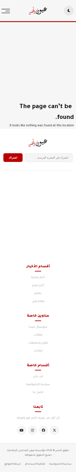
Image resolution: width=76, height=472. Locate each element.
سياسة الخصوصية (38, 384)
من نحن (38, 376)
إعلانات (38, 350)
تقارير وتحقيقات (38, 343)
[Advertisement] (38, 59)
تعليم (38, 293)
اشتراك (13, 157)
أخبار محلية (38, 277)
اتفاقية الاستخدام (35, 464)
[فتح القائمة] (7, 10)
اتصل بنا (38, 392)
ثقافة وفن (38, 301)
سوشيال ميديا (38, 327)
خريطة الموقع (12, 464)
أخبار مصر (38, 285)
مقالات (38, 335)
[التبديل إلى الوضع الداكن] (68, 10)
